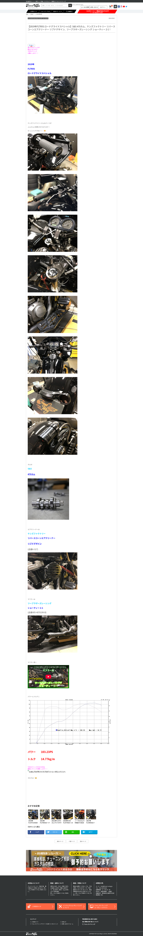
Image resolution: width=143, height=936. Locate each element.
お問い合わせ (94, 7)
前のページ (60, 841)
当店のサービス (57, 11)
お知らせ (64, 922)
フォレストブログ (45, 11)
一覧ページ (71, 841)
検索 (70, 5)
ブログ (31, 14)
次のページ (83, 841)
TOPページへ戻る (34, 827)
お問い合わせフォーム (67, 924)
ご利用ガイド (33, 11)
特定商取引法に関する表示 (89, 919)
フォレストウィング (89, 924)
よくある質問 (85, 7)
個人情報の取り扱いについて (90, 921)
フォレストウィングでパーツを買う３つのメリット (44, 924)
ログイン (102, 7)
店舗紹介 (70, 11)
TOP (27, 14)
